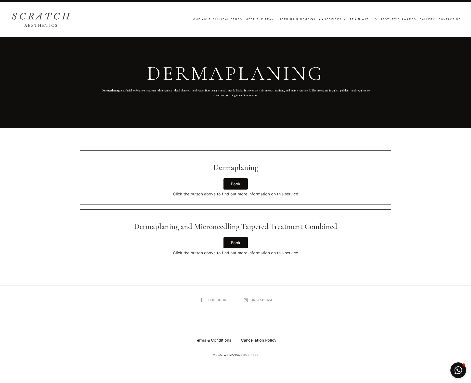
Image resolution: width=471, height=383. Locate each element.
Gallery (427, 19)
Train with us (363, 19)
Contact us (450, 19)
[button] (458, 370)
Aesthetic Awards (398, 19)
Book (235, 183)
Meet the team (260, 19)
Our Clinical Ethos (223, 19)
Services (333, 19)
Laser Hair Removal (297, 19)
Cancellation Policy (258, 340)
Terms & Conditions (213, 340)
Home (196, 19)
